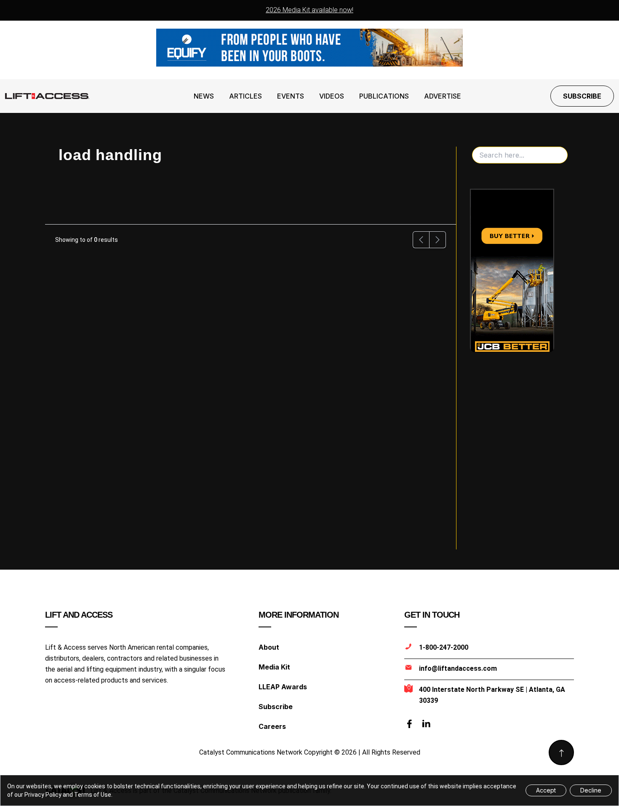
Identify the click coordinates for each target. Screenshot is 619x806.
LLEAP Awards (283, 687)
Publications (384, 96)
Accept (546, 790)
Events (290, 96)
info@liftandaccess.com (458, 668)
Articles (245, 96)
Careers (272, 726)
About (269, 647)
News (204, 96)
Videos (331, 96)
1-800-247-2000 (443, 647)
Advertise (442, 96)
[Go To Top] (561, 752)
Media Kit (274, 667)
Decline (590, 790)
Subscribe (582, 96)
